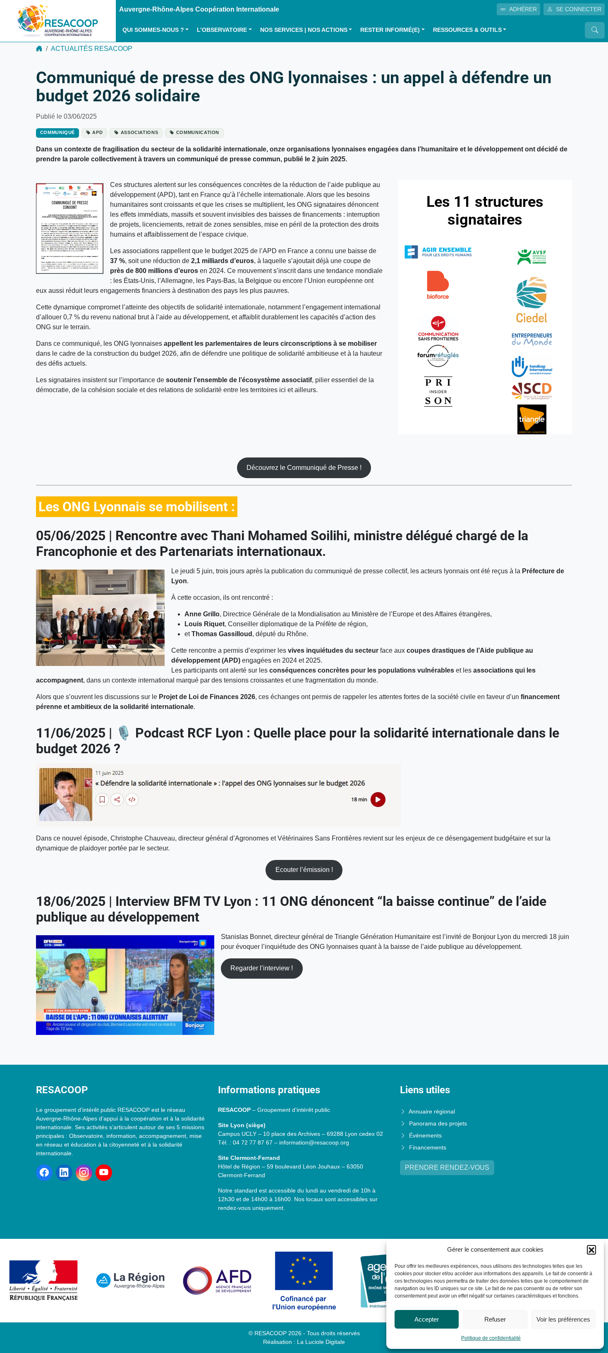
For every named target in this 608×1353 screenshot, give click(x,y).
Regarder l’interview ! (261, 968)
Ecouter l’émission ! (304, 869)
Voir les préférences (563, 1319)
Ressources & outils (467, 30)
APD (97, 132)
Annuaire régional (432, 1111)
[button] (591, 1249)
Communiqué (57, 132)
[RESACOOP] (58, 20)
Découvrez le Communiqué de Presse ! (304, 467)
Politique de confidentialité (491, 1338)
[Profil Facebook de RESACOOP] (44, 1172)
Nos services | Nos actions (303, 30)
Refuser (495, 1319)
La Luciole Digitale (321, 1342)
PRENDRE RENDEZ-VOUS (447, 1167)
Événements (425, 1135)
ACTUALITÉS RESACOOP (91, 48)
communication (198, 132)
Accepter (426, 1319)
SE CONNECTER (578, 9)
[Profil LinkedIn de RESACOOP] (64, 1172)
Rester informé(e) (390, 30)
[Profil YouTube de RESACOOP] (104, 1172)
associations (139, 132)
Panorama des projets (438, 1123)
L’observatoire (222, 30)
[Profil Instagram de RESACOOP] (84, 1172)
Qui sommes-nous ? (153, 30)
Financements (427, 1147)
